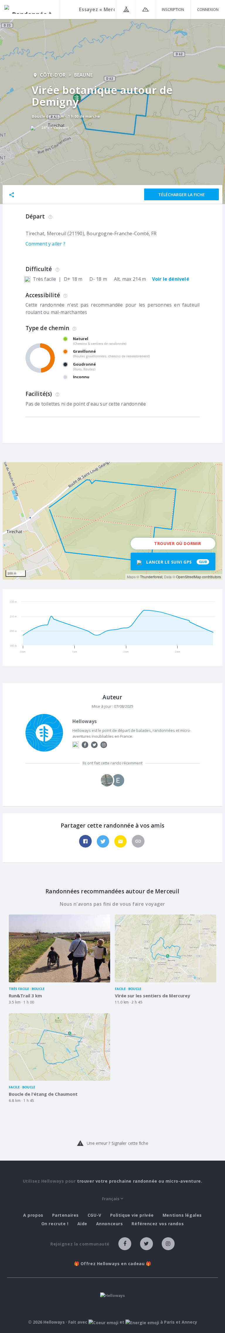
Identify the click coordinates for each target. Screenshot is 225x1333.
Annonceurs (109, 1224)
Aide (82, 1224)
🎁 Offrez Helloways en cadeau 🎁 (112, 1264)
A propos (33, 1215)
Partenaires (65, 1215)
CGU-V (94, 1215)
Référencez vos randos (158, 1224)
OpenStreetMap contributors (198, 576)
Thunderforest (151, 576)
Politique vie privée (132, 1215)
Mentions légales (182, 1215)
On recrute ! (55, 1224)
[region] (112, 521)
